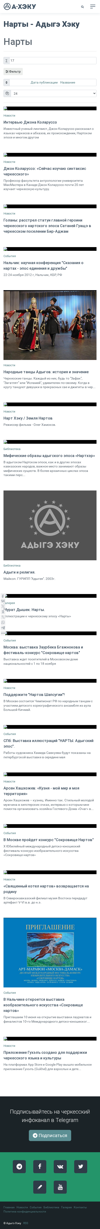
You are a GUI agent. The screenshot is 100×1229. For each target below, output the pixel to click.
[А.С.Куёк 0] (50, 442)
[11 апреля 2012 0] (50, 155)
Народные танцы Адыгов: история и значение (46, 371)
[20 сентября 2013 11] (50, 108)
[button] (83, 7)
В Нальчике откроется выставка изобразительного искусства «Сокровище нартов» (43, 1005)
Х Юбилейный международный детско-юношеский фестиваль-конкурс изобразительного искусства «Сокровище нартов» (41, 850)
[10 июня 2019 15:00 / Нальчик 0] (50, 952)
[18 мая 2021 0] (50, 1039)
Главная (9, 1207)
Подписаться (52, 1135)
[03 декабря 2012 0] (50, 206)
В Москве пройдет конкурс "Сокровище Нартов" (48, 839)
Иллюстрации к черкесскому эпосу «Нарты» (37, 616)
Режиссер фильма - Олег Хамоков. (29, 425)
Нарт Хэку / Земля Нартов (28, 418)
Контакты (80, 1207)
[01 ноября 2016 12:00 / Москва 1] (50, 633)
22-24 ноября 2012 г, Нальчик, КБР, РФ (32, 275)
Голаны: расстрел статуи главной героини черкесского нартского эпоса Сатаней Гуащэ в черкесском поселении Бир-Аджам (47, 226)
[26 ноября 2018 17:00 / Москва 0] (50, 826)
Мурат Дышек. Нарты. (24, 609)
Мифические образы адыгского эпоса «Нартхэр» (49, 455)
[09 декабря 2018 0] (50, 872)
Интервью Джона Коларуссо (30, 122)
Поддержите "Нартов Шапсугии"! (34, 694)
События (9, 256)
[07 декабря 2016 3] (50, 681)
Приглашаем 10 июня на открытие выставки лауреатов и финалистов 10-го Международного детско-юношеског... (47, 1019)
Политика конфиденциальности (24, 1211)
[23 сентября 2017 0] (50, 774)
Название (67, 82)
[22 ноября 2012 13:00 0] (50, 249)
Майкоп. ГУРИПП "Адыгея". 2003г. (29, 579)
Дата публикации (44, 82)
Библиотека (11, 449)
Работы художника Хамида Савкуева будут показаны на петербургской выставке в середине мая (47, 755)
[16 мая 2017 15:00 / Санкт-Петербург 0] (50, 727)
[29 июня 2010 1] (50, 596)
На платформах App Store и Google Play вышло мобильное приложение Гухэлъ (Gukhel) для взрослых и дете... (47, 1067)
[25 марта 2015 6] (50, 404)
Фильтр (14, 71)
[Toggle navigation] (92, 6)
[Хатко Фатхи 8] (50, 525)
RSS (25, 1223)
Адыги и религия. (19, 572)
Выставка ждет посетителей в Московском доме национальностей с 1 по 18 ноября (40, 661)
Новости (9, 115)
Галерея (9, 603)
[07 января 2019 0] (50, 325)
